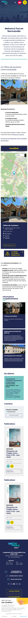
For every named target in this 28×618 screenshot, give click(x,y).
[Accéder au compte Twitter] (11, 584)
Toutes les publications (10, 471)
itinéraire (7, 238)
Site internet (8, 233)
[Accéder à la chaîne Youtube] (14, 584)
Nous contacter (16, 579)
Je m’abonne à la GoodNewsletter (16, 571)
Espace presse (14, 591)
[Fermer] (25, 199)
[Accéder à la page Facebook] (8, 584)
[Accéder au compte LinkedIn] (19, 584)
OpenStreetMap (23, 196)
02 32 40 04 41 (8, 231)
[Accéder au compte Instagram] (16, 584)
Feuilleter (12, 466)
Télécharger (8, 466)
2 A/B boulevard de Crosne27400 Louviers (12, 228)
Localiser (14, 148)
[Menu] (25, 2)
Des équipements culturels (13, 355)
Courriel (7, 236)
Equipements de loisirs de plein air (12, 332)
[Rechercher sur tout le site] (15, 2)
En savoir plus (10, 245)
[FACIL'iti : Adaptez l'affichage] (20, 2)
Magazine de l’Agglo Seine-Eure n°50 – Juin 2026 (13, 454)
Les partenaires (14, 597)
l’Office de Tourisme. (18, 134)
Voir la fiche (15, 415)
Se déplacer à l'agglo (16, 576)
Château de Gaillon (10, 316)
